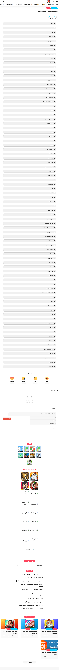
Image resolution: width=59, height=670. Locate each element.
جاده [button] (52, 110)
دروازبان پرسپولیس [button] (49, 167)
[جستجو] (6, 1)
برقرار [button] (52, 71)
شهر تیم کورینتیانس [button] (48, 223)
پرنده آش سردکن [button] (49, 97)
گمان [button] (52, 280)
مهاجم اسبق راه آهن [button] (48, 306)
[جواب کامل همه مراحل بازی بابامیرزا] (49, 624)
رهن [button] (52, 188)
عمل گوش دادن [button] (49, 245)
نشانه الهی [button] (51, 327)
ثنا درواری (40, 605)
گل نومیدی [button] (51, 275)
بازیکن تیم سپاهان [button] (49, 54)
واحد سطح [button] (51, 336)
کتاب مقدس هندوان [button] (48, 358)
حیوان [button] (52, 132)
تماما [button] (52, 106)
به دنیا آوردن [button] (50, 80)
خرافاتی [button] (51, 145)
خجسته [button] (51, 141)
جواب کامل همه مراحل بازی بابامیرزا (49, 632)
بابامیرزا (55, 628)
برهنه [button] (52, 76)
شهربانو (9, 628)
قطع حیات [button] (51, 262)
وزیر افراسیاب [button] (50, 345)
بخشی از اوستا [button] (50, 67)
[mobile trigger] (56, 1)
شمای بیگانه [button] (50, 210)
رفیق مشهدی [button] (50, 184)
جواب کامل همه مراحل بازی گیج (32, 599)
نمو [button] (52, 332)
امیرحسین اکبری (53, 636)
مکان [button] (52, 310)
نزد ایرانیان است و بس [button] (48, 323)
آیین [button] (52, 28)
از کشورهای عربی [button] (49, 41)
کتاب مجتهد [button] (50, 353)
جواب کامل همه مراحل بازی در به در (30, 577)
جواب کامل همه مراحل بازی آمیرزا (31, 602)
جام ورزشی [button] (51, 115)
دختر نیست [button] (50, 162)
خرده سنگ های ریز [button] (49, 149)
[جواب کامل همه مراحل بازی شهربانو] (9, 624)
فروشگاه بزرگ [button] (50, 249)
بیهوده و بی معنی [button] (49, 89)
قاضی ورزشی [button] (50, 258)
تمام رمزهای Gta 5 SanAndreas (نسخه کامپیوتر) (27, 609)
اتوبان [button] (52, 32)
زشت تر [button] (51, 193)
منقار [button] (52, 301)
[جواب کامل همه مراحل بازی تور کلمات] (29, 624)
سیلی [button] (52, 206)
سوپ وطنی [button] (50, 201)
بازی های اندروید (54, 8)
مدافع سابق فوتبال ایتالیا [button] (47, 293)
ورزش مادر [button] (51, 340)
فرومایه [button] (51, 254)
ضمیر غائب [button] (50, 241)
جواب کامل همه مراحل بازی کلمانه (49, 653)
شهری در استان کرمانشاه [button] (48, 228)
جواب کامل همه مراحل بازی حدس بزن (30, 574)
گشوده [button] (51, 267)
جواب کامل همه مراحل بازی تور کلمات (30, 632)
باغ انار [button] (52, 58)
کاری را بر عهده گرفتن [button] (48, 349)
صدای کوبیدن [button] (50, 232)
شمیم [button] (52, 214)
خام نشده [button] (51, 136)
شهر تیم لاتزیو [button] (50, 219)
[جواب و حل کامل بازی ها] (51, 1)
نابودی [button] (52, 314)
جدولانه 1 (48, 8)
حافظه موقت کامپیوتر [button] (48, 119)
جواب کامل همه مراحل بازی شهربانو (10, 632)
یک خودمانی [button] (50, 366)
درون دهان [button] (51, 171)
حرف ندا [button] (51, 128)
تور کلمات (27, 628)
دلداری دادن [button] (50, 175)
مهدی (41, 602)
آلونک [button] (52, 23)
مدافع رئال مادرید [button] (49, 288)
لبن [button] (52, 284)
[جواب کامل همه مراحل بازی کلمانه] (49, 645)
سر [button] (52, 197)
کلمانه (48, 649)
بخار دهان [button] (51, 63)
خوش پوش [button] (50, 158)
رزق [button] (52, 180)
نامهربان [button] (51, 319)
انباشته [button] (51, 45)
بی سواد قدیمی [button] (50, 84)
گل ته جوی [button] (50, 271)
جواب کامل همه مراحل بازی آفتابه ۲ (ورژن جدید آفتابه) (27, 581)
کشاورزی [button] (51, 362)
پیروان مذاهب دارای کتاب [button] (47, 102)
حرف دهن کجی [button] (50, 123)
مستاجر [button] (51, 297)
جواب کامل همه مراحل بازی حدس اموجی (28, 605)
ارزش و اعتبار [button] (50, 36)
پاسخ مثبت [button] (50, 93)
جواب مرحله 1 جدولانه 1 (27, 590)
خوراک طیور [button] (50, 154)
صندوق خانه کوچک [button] (49, 236)
